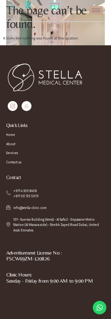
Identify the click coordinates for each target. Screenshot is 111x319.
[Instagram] (13, 106)
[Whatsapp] (26, 106)
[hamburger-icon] (96, 10)
